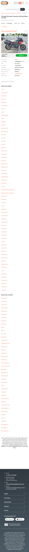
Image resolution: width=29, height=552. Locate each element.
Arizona (3, 304)
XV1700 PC (4, 215)
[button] (26, 43)
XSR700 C (3, 196)
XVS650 (3, 235)
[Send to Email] (27, 31)
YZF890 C (3, 287)
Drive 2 (3, 99)
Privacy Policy (18, 549)
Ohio (2, 385)
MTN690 (3, 157)
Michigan (3, 353)
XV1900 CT (4, 222)
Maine (2, 350)
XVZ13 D (3, 245)
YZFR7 (2, 290)
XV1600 (3, 209)
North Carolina (4, 366)
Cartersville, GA (18, 73)
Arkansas (3, 301)
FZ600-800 (4, 115)
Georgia (3, 321)
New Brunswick (4, 363)
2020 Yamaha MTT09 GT (9, 31)
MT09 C (3, 147)
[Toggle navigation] (26, 3)
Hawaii (3, 324)
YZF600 (3, 277)
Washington (4, 424)
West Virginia (4, 431)
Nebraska (3, 369)
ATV (2, 89)
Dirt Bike (3, 96)
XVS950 (3, 238)
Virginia (3, 421)
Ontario (3, 392)
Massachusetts (4, 343)
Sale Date (9, 23)
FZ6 (2, 112)
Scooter (3, 170)
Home (2, 13)
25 (18, 23)
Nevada (3, 379)
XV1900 (3, 219)
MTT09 (3, 160)
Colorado (3, 311)
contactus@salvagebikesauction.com (15, 484)
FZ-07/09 (3, 105)
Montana (3, 359)
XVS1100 (3, 228)
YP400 (3, 261)
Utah (2, 418)
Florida (3, 317)
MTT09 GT (3, 164)
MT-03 (3, 135)
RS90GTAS (3, 167)
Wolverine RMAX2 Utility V (7, 190)
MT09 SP (3, 151)
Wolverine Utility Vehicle (7, 193)
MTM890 (3, 154)
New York (3, 382)
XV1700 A (3, 212)
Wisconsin (3, 427)
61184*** (17, 59)
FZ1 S (2, 109)
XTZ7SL (3, 203)
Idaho (2, 330)
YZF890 (3, 283)
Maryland (3, 347)
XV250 (3, 225)
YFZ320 (3, 251)
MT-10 (2, 138)
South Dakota (4, 408)
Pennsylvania (4, 398)
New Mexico (4, 372)
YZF (2, 271)
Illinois (3, 334)
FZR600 (3, 122)
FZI (2, 118)
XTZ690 (3, 199)
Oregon (3, 395)
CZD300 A (3, 92)
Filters (5, 27)
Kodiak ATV (4, 128)
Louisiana (3, 340)
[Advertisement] (14, 458)
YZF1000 (3, 274)
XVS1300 (3, 232)
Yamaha (19, 13)
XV (2, 206)
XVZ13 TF (3, 248)
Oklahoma (3, 389)
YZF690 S (3, 280)
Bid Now (21, 55)
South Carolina (5, 405)
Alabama (3, 298)
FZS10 (2, 125)
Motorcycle (4, 131)
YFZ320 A (3, 254)
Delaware (3, 314)
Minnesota (3, 356)
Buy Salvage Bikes (10, 13)
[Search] (22, 9)
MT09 (2, 144)
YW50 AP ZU (4, 264)
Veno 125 (3, 183)
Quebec (3, 402)
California (3, 308)
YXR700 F (3, 267)
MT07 (2, 141)
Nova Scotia (4, 376)
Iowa (2, 327)
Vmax (2, 186)
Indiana (3, 337)
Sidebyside (3, 173)
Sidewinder (4, 177)
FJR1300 (3, 102)
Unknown (3, 180)
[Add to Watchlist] (25, 31)
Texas (2, 415)
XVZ (2, 241)
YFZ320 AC (4, 258)
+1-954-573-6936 (11, 475)
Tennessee (3, 411)
